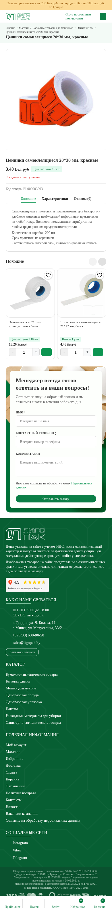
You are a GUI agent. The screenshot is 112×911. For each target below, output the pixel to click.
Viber (17, 850)
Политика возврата (21, 793)
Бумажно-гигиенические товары (32, 674)
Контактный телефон (36, 433)
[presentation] (93, 262)
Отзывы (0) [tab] (82, 199)
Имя (20, 412)
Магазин (13, 752)
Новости (13, 806)
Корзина (12, 779)
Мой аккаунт (16, 745)
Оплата (11, 772)
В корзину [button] (46, 352)
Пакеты (12, 709)
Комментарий (28, 453)
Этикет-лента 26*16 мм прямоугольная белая (25, 324)
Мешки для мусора (21, 688)
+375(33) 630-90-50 (28, 635)
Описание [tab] (28, 199)
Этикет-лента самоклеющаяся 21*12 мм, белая (80, 324)
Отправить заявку (56, 498)
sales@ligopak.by (26, 642)
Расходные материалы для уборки (33, 715)
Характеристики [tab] (55, 199)
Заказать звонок (22, 652)
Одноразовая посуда (22, 695)
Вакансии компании (22, 813)
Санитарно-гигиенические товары (33, 722)
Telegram (20, 857)
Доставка (13, 765)
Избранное (14, 758)
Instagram (20, 843)
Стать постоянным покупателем (78, 16)
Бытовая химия (18, 681)
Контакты (14, 800)
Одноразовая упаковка (24, 702)
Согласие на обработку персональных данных (43, 820)
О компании (15, 786)
